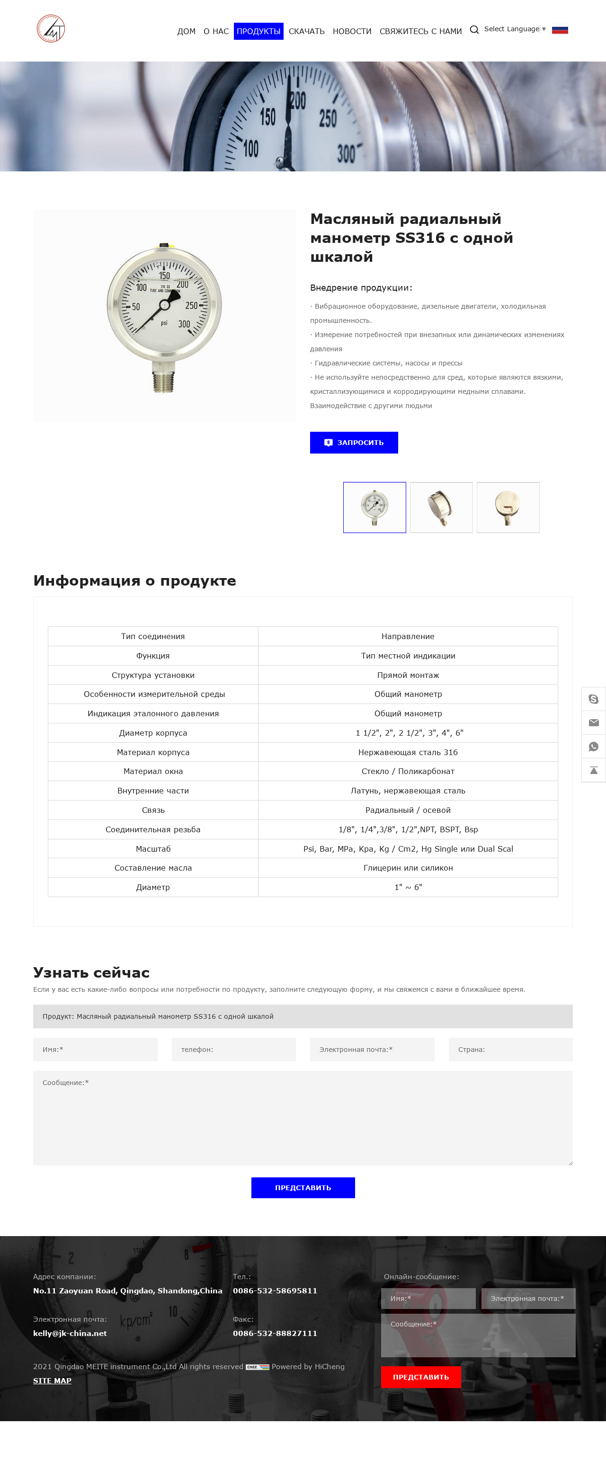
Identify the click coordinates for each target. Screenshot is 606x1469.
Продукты (259, 31)
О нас (216, 31)
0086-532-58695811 (275, 1290)
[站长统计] (257, 1366)
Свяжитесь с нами (421, 31)
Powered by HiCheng (308, 1366)
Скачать (307, 31)
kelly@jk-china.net (70, 1333)
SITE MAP (52, 1380)
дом (187, 31)
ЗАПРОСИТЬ (361, 442)
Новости (352, 31)
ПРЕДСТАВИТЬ (303, 1188)
